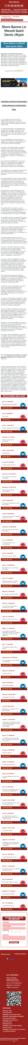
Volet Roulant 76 (7, 1022)
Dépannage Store (7, 1023)
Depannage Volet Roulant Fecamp (12, 1014)
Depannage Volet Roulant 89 (10, 1020)
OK (14, 1041)
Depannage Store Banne (7, 11)
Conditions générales (20, 954)
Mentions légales (5, 954)
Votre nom (5, 922)
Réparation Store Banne (20, 11)
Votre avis (5, 935)
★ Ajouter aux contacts (9, 1031)
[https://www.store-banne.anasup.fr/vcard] (14, 998)
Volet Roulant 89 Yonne (9, 1018)
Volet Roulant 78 (7, 1027)
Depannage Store (7, 1010)
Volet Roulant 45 (7, 1012)
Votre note (5, 930)
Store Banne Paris (6, 9)
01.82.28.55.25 (16, 985)
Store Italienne (5, 12)
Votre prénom (6, 926)
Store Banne (23, 12)
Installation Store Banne (20, 9)
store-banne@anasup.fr (16, 983)
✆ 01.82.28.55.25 (14, 5)
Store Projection (15, 12)
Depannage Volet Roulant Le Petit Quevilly (14, 1029)
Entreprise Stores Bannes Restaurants (13, 1016)
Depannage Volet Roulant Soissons (12, 1025)
